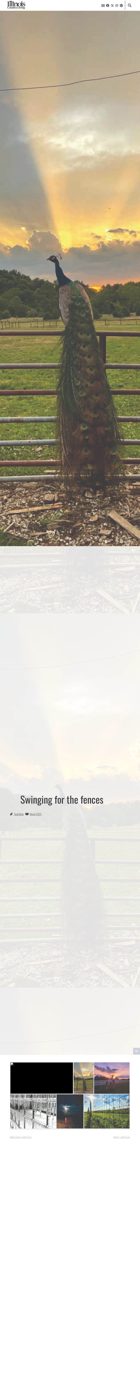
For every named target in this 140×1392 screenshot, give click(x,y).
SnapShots (19, 814)
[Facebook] (108, 5)
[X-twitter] (112, 5)
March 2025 (35, 814)
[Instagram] (117, 5)
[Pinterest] (121, 5)
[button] (103, 5)
